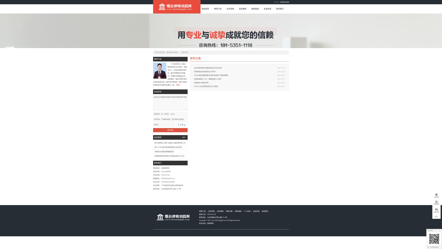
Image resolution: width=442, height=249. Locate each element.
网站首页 (205, 9)
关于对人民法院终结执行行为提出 (206, 86)
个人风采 (247, 211)
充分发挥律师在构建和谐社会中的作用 (207, 68)
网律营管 (210, 223)
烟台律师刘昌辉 (172, 52)
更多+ (184, 137)
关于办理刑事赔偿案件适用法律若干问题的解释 (211, 75)
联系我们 (280, 9)
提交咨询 (170, 130)
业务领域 (230, 9)
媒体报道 (255, 9)
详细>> (178, 85)
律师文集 (185, 52)
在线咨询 (267, 9)
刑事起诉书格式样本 (201, 83)
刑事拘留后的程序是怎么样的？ (205, 72)
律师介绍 (217, 9)
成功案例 (242, 9)
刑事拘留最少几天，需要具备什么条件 (207, 79)
